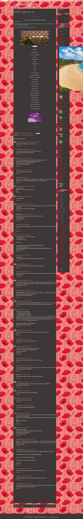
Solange (18, 390)
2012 (60, 270)
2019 (60, 202)
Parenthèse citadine (65, 110)
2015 (60, 207)
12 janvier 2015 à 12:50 (30, 290)
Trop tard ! (60, 180)
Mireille (18, 346)
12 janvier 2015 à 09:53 (24, 224)
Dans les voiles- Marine (63, 171)
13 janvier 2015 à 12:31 (23, 427)
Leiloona (18, 476)
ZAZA (17, 224)
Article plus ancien (50, 506)
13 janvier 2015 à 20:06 (28, 449)
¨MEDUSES (61, 146)
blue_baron (47, 517)
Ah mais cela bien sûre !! (62, 176)
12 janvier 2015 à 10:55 (25, 264)
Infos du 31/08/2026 (62, 30)
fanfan (17, 255)
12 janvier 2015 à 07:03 (27, 158)
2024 (60, 195)
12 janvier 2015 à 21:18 (24, 374)
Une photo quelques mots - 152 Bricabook (63, 234)
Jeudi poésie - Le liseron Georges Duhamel (62, 240)
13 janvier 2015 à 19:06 (28, 439)
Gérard (18, 468)
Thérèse (18, 264)
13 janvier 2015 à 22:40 (25, 468)
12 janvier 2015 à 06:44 (35, 142)
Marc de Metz (19, 449)
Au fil (60, 127)
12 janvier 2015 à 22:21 (26, 390)
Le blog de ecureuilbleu (63, 105)
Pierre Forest (19, 280)
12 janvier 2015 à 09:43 (26, 214)
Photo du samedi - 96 (63, 244)
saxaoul (18, 365)
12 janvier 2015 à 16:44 (26, 330)
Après (60, 91)
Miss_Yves (18, 301)
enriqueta (18, 483)
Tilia (17, 309)
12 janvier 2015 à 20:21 (25, 358)
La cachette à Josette (25, 4)
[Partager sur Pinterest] (39, 133)
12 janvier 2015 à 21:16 (25, 365)
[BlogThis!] (37, 133)
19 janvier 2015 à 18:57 (26, 483)
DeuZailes (60, 133)
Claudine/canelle (20, 186)
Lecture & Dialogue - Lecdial (62, 29)
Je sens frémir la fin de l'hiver (63, 172)
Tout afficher (67, 188)
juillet (61, 215)
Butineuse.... (61, 161)
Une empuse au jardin (62, 102)
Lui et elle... (60, 37)
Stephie (18, 170)
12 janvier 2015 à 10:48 (25, 255)
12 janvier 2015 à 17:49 (26, 339)
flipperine (18, 398)
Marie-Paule (19, 204)
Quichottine (61, 179)
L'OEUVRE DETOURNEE (63, 124)
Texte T (20, 135)
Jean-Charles (19, 405)
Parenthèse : (61, 150)
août (61, 214)
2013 (60, 269)
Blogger (57, 517)
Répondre (18, 145)
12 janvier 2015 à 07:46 (30, 186)
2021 (60, 199)
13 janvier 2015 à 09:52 (28, 405)
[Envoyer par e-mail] (36, 133)
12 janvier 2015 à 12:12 (28, 280)
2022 (60, 198)
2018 (60, 203)
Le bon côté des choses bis (63, 33)
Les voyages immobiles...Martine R (62, 101)
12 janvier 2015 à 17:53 (25, 346)
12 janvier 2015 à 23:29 (26, 398)
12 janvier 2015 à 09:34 (27, 204)
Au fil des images (62, 160)
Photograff (61, 109)
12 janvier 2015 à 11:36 (24, 271)
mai (60, 218)
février (61, 222)
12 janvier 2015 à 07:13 (25, 170)
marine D (18, 330)
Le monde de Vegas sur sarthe (63, 157)
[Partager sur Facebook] (38, 133)
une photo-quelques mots (28, 135)
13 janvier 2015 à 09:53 (25, 413)
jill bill (17, 177)
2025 (60, 194)
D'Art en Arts (19, 149)
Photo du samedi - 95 (63, 254)
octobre (61, 211)
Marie (17, 234)
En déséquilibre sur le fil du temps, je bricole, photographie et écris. (63, 45)
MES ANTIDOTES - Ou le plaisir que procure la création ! (63, 123)
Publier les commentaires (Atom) (38, 510)
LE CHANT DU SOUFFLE (63, 139)
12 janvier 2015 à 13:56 (27, 301)
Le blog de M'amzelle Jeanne (62, 175)
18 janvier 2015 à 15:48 (26, 476)
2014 (60, 268)
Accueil (35, 506)
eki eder (18, 358)
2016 (60, 206)
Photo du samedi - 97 (63, 235)
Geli (17, 427)
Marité (17, 382)
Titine (17, 271)
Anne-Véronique (20, 290)
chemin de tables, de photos (62, 168)
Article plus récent (19, 506)
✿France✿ (19, 158)
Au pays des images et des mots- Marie (63, 94)
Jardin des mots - (62, 149)
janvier (61, 223)
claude (17, 413)
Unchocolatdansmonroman (23, 142)
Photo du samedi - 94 (63, 264)
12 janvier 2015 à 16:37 (24, 309)
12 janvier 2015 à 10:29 (24, 234)
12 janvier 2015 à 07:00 (28, 149)
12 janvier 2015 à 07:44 (25, 177)
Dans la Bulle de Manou (63, 40)
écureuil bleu (19, 439)
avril (61, 219)
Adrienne (18, 339)
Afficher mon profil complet (62, 12)
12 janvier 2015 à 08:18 (27, 196)
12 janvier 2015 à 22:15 (24, 382)
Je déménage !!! (61, 153)
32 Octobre (19, 196)
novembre (61, 210)
